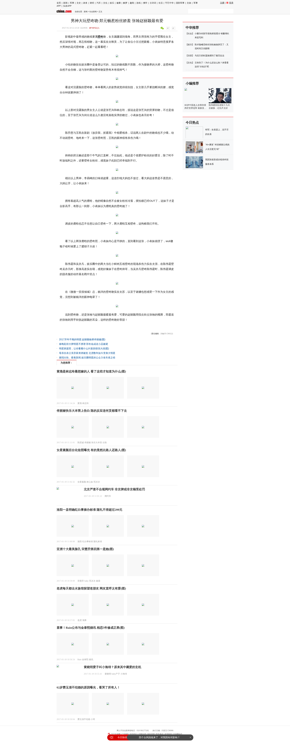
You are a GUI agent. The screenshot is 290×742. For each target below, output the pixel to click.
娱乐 (112, 3)
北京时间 (83, 28)
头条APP (67, 6)
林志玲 (85, 403)
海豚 (84, 620)
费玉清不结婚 (83, 719)
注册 (222, 3)
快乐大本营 (96, 442)
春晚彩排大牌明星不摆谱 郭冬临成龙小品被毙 (83, 344)
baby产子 (116, 674)
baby (86, 581)
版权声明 (151, 734)
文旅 (189, 3)
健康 (118, 3)
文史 (79, 3)
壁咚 (100, 36)
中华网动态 (177, 734)
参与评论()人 (94, 28)
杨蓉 (98, 581)
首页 (59, 3)
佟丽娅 (87, 442)
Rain (79, 659)
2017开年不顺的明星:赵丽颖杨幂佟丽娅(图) (82, 339)
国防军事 (180, 3)
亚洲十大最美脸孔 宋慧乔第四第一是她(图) (85, 549)
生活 (160, 3)
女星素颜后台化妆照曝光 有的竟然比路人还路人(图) (91, 450)
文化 (105, 3)
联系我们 (133, 734)
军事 (72, 3)
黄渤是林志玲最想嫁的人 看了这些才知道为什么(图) (91, 371)
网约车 (108, 496)
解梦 (125, 3)
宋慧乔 (80, 581)
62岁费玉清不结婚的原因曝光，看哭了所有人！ (88, 687)
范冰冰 (96, 482)
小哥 (93, 719)
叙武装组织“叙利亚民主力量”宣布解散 (159, 737)
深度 (190, 55)
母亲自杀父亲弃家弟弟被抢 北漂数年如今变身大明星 (87, 353)
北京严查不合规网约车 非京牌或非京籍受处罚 (114, 489)
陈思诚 (80, 442)
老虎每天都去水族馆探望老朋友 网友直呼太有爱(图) (91, 588)
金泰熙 (85, 659)
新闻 (65, 3)
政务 (85, 3)
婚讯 (91, 659)
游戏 (138, 3)
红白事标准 (87, 541)
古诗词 (153, 3)
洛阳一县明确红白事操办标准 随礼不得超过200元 (89, 509)
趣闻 (132, 3)
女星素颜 (81, 482)
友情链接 (168, 734)
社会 (190, 33)
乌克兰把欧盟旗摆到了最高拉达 (209, 55)
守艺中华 (169, 3)
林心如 (90, 482)
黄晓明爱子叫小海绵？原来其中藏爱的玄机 (112, 667)
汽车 (99, 3)
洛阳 (79, 541)
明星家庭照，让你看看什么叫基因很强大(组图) (84, 348)
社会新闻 (93, 12)
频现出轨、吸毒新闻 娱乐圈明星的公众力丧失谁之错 (87, 357)
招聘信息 (142, 734)
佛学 (145, 3)
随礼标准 (97, 541)
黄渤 (79, 403)
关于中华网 (115, 734)
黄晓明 (108, 674)
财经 (92, 3)
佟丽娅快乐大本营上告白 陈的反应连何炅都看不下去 (92, 410)
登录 (231, 3)
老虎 (79, 620)
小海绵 (124, 674)
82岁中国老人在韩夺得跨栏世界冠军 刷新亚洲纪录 (195, 108)
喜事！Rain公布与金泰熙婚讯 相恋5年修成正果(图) (91, 627)
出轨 (105, 442)
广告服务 (125, 734)
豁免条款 (159, 734)
